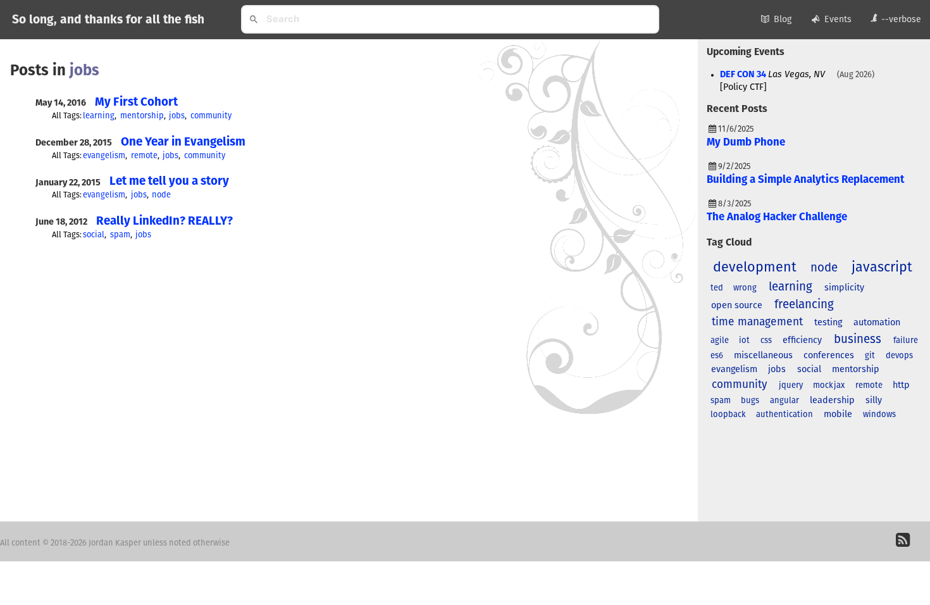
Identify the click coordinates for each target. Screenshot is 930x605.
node (161, 195)
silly (873, 400)
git (870, 356)
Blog (782, 19)
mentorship (142, 116)
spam (120, 235)
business (857, 340)
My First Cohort (136, 102)
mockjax (829, 386)
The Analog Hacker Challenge (777, 217)
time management (757, 322)
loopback (728, 415)
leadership (832, 400)
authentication (784, 415)
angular (784, 401)
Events (838, 19)
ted (716, 288)
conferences (828, 355)
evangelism (104, 156)
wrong (745, 288)
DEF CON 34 (743, 74)
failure (905, 341)
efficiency (802, 340)
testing (828, 322)
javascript (882, 268)
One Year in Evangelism (183, 142)
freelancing (804, 305)
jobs (177, 116)
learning (99, 116)
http (901, 385)
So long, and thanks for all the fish (108, 20)
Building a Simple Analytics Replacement (806, 180)
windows (879, 415)
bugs (750, 401)
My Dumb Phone (746, 142)
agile (719, 341)
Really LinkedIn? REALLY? (164, 221)
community (211, 116)
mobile (838, 414)
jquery (791, 386)
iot (744, 341)
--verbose (901, 19)
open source (736, 305)
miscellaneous (763, 355)
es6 (716, 356)
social (93, 235)
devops (899, 356)
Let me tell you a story (169, 181)
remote (144, 156)
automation (876, 322)
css (766, 341)
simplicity (844, 288)
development (755, 268)
